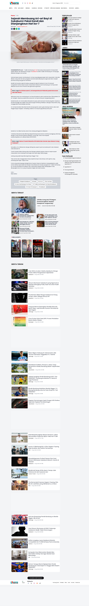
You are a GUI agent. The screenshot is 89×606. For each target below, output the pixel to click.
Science (30, 544)
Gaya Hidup (20, 8)
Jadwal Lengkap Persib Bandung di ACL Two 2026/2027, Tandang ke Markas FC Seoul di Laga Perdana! (42, 378)
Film (29, 450)
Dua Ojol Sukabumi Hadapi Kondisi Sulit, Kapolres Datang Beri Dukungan (74, 19)
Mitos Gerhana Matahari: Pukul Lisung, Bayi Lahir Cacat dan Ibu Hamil (51, 223)
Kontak (72, 582)
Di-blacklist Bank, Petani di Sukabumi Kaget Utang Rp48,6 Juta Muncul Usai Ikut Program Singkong (74, 31)
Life (29, 557)
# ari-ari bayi (48, 181)
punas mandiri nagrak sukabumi (73, 158)
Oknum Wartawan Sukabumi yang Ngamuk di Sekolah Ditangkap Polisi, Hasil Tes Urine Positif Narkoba (43, 284)
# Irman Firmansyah (31, 187)
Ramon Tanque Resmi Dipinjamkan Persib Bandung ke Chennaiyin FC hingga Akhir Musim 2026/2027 (43, 565)
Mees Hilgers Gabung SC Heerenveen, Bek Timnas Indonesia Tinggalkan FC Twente (42, 353)
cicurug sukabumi (69, 170)
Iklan (66, 582)
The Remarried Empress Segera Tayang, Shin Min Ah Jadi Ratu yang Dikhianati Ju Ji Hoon (43, 483)
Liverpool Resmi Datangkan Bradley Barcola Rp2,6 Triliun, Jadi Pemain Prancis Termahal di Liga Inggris (43, 308)
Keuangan (31, 322)
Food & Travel (32, 474)
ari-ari (35, 70)
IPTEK (15, 8)
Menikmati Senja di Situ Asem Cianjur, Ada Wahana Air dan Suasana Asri (42, 471)
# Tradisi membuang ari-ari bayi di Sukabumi (44, 184)
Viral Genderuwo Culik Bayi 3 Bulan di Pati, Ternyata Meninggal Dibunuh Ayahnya (27, 223)
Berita (10, 8)
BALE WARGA (64, 8)
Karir (69, 582)
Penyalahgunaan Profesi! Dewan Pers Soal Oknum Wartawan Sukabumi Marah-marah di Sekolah (43, 460)
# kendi (34, 181)
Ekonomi (40, 8)
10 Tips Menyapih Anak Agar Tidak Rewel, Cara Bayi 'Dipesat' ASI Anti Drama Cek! (51, 217)
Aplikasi (39, 205)
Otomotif (46, 8)
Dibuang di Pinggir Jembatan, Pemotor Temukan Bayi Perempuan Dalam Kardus (27, 230)
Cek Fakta (71, 8)
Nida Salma (13, 26)
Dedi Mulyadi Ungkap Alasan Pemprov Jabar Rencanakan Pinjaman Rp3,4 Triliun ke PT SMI (43, 435)
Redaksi (62, 582)
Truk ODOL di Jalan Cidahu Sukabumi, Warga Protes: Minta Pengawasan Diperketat (43, 272)
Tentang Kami (56, 582)
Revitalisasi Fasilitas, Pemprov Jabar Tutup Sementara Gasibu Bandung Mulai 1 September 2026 (44, 366)
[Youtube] (30, 3)
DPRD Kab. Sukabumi (55, 8)
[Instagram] (27, 3)
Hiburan (28, 8)
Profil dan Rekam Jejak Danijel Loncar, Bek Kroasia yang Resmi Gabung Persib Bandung (75, 37)
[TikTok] (32, 3)
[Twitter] (25, 3)
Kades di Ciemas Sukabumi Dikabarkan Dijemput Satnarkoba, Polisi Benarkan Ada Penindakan (75, 43)
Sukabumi (34, 71)
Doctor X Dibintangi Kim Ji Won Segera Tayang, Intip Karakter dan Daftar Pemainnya (43, 447)
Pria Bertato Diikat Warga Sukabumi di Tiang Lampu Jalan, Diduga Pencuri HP (42, 295)
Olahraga (34, 8)
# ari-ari (40, 181)
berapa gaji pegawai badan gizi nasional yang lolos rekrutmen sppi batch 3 (73, 162)
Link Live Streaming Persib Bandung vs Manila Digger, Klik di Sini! (43, 517)
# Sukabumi (42, 187)
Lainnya (77, 8)
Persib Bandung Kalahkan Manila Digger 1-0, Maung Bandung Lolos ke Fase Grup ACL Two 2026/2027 (43, 390)
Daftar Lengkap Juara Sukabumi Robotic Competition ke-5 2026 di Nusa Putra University (43, 541)
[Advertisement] (5, 36)
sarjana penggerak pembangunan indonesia (71, 173)
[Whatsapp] (16, 29)
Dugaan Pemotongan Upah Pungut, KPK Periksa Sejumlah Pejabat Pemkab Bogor (44, 401)
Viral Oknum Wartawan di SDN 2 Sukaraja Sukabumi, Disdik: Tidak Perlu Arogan (42, 529)
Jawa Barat (31, 370)
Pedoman (77, 582)
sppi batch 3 (68, 167)
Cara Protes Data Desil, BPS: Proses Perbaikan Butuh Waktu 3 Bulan (43, 319)
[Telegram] (19, 29)
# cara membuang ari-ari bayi (23, 184)
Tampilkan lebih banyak (36, 578)
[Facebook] (23, 3)
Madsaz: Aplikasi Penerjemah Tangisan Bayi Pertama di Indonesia (27, 216)
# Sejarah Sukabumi (25, 181)
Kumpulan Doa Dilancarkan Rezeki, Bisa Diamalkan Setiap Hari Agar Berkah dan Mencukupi (41, 553)
